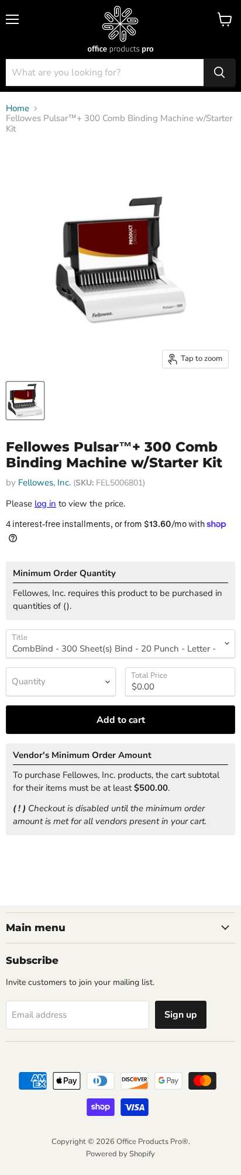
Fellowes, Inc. (44, 482)
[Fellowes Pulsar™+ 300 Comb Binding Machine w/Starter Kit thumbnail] (25, 400)
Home (17, 108)
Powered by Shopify (120, 1154)
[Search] (219, 72)
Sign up (180, 1014)
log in (45, 503)
